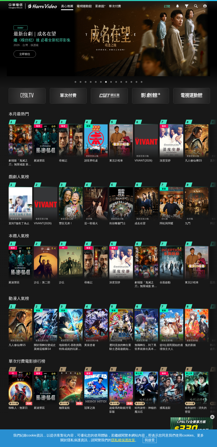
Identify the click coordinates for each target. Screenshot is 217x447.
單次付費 (115, 6)
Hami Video (33, 6)
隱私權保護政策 (123, 440)
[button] (75, 82)
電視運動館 (84, 6)
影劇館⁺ (100, 6)
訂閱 (167, 6)
